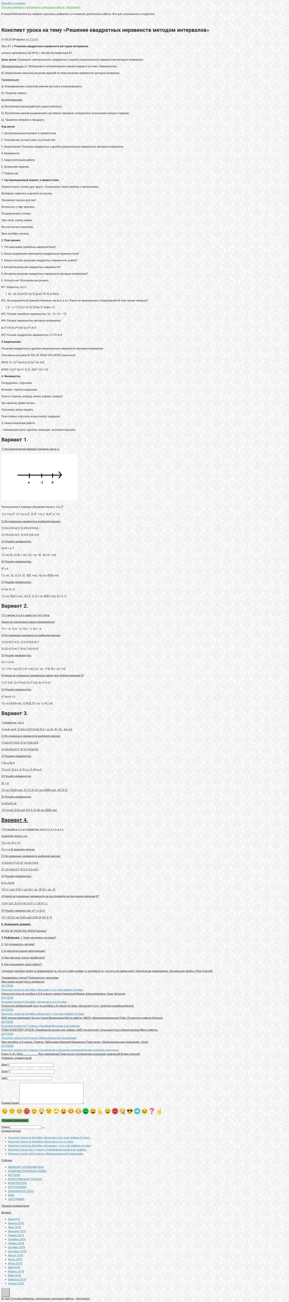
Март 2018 (14, 1275)
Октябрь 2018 (16, 1247)
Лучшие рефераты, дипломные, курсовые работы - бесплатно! (40, 7)
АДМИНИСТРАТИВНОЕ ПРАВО (27, 1171)
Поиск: (5, 1127)
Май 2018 (14, 1267)
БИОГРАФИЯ (16, 1199)
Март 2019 (14, 1227)
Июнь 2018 (15, 1263)
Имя (5, 1064)
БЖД (11, 1195)
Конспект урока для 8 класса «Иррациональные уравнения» (45, 1153)
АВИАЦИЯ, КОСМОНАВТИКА (26, 1167)
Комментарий (10, 1103)
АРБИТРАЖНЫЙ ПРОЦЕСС (25, 1179)
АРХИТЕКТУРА (17, 1183)
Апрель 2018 (16, 1271)
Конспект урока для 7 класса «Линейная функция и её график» (47, 1149)
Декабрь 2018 (17, 1239)
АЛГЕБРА (32, 39)
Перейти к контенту (13, 3)
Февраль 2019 (17, 1231)
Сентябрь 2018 (17, 1251)
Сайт (4, 1078)
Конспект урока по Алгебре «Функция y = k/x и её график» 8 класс (49, 1145)
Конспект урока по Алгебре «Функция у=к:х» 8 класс (41, 1141)
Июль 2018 (15, 1259)
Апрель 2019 (16, 1223)
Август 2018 (15, 1255)
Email (5, 1071)
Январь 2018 (16, 1283)
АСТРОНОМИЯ (17, 1187)
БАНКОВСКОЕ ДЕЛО (21, 1191)
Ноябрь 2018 (16, 1243)
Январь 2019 (16, 1235)
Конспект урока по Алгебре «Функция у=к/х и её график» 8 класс (49, 1137)
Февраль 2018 (17, 1279)
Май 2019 (14, 1219)
